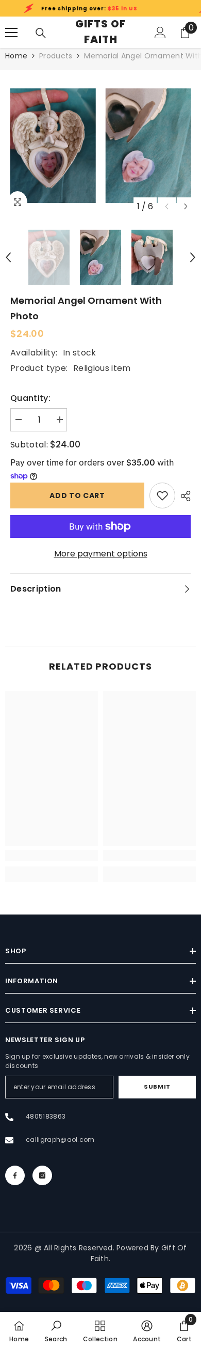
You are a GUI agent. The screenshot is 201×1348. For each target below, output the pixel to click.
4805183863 (45, 1116)
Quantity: (30, 398)
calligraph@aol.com (60, 1139)
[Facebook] (15, 1175)
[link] (162, 495)
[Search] (41, 33)
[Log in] (160, 32)
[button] (186, 206)
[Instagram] (42, 1175)
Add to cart (77, 495)
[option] (52, 145)
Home (16, 56)
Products (55, 56)
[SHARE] (183, 496)
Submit (157, 1086)
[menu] (11, 32)
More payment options (100, 554)
